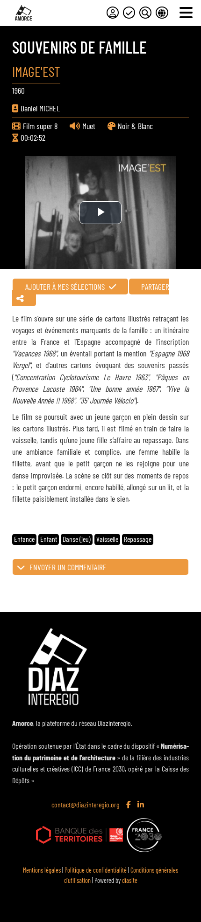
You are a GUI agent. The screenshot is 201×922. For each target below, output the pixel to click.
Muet (88, 126)
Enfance (24, 538)
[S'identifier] (113, 13)
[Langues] (162, 13)
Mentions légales (42, 870)
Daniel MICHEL (40, 108)
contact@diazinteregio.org (85, 804)
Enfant (48, 538)
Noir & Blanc (135, 126)
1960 (18, 90)
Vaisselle (107, 538)
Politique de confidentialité (96, 870)
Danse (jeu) (77, 538)
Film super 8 (40, 126)
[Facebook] (129, 805)
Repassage (137, 538)
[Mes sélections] (129, 13)
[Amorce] (23, 12)
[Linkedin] (141, 805)
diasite (129, 880)
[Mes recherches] (145, 13)
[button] (100, 567)
